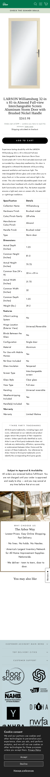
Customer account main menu (25, 644)
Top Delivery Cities (25, 652)
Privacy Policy (34, 750)
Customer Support (25, 660)
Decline (23, 763)
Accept (23, 757)
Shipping (15, 129)
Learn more (29, 126)
